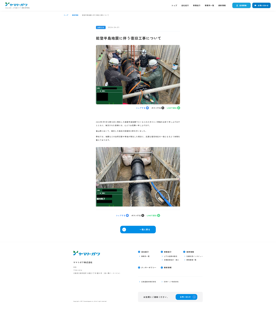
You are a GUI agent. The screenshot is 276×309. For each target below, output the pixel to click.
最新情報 (222, 5)
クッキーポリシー (148, 267)
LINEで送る (172, 108)
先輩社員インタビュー (194, 256)
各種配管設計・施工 (171, 260)
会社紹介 (185, 5)
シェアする (141, 108)
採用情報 (243, 5)
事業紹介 (197, 5)
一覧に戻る (145, 229)
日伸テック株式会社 (171, 282)
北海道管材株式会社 (148, 282)
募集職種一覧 (191, 260)
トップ (174, 5)
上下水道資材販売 (170, 256)
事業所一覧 (209, 5)
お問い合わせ (263, 5)
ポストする (156, 108)
